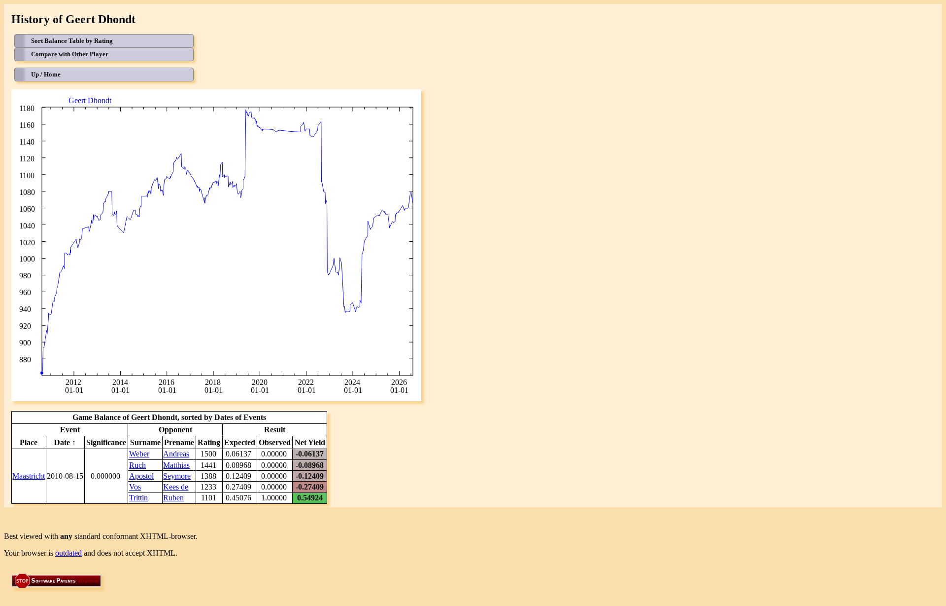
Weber (139, 454)
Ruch (137, 465)
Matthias (176, 465)
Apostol (141, 476)
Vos (135, 487)
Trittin (138, 497)
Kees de (175, 487)
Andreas (176, 454)
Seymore (177, 476)
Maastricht (28, 476)
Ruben (173, 497)
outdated (68, 553)
